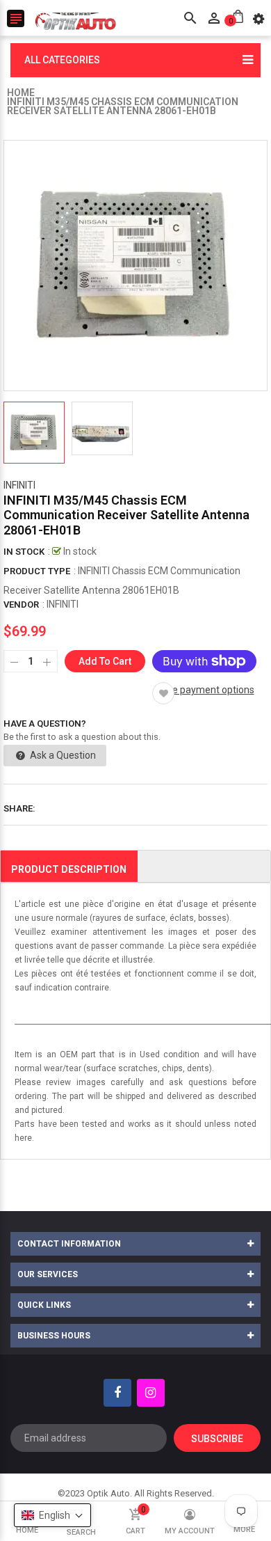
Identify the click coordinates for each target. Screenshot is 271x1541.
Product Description (68, 869)
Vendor (21, 604)
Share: (19, 808)
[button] (52, 1515)
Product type (36, 571)
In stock (23, 551)
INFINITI (19, 485)
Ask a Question (62, 755)
